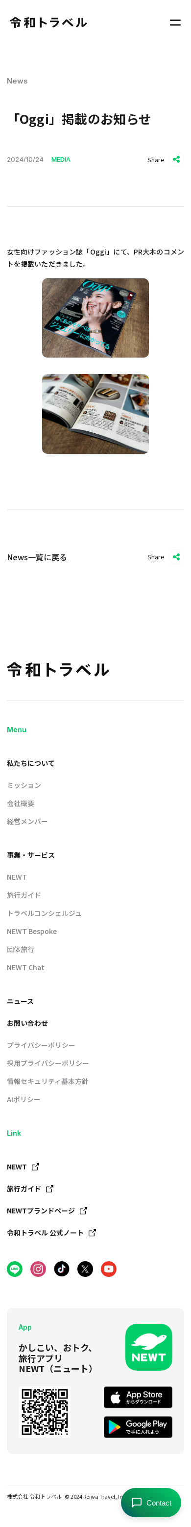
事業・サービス (31, 855)
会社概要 (20, 803)
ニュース (20, 1001)
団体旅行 (20, 949)
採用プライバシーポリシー (48, 1063)
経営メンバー (27, 821)
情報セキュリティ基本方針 (48, 1081)
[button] (175, 22)
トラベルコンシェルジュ (44, 913)
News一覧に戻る (37, 557)
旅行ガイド (24, 895)
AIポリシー (24, 1099)
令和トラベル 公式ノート (45, 1232)
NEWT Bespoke (32, 931)
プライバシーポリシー (41, 1045)
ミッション (24, 785)
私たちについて (31, 763)
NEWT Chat (26, 967)
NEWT (17, 877)
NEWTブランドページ (41, 1210)
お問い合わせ (27, 1023)
